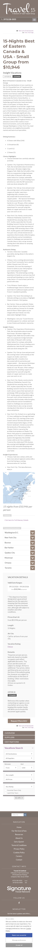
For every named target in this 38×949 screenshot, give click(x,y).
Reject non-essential (19, 935)
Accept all (19, 945)
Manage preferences (19, 940)
